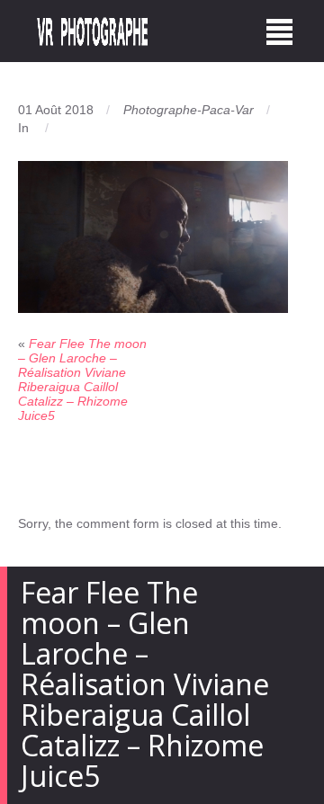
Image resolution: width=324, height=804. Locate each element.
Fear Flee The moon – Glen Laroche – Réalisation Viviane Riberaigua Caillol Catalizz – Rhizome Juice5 (82, 379)
